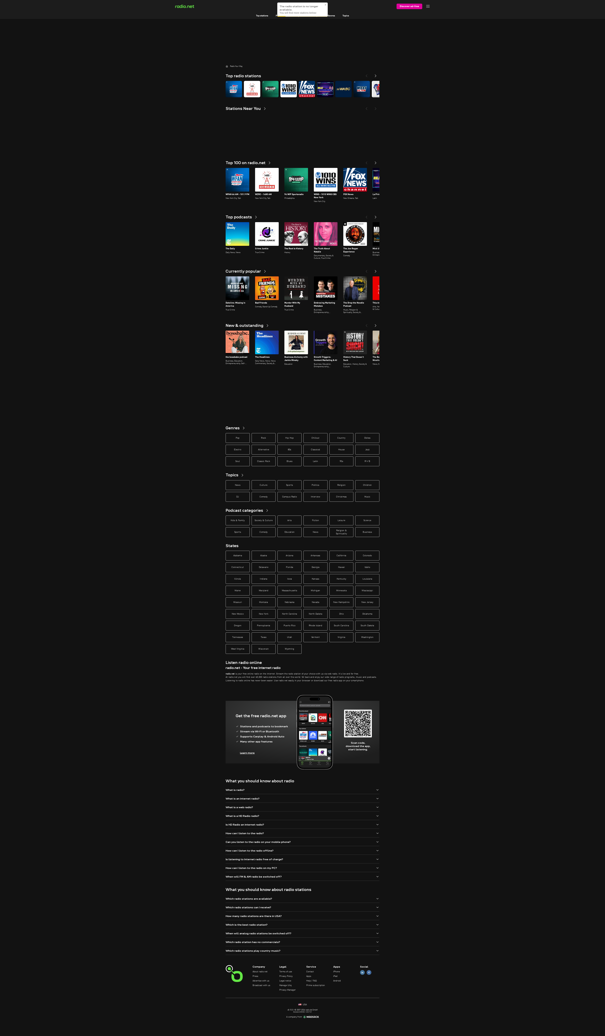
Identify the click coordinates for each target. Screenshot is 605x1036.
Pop (238, 438)
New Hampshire (341, 602)
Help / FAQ (311, 981)
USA (304, 1005)
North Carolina (289, 614)
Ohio (341, 614)
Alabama (237, 555)
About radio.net (260, 972)
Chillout (315, 438)
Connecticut (237, 567)
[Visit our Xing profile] (369, 972)
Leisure (341, 520)
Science (367, 520)
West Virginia (237, 649)
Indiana (263, 579)
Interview (315, 497)
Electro (237, 450)
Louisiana (367, 579)
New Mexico (238, 614)
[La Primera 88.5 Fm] (325, 89)
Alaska (263, 555)
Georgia (315, 567)
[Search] (322, 6)
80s (289, 450)
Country (341, 438)
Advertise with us (261, 981)
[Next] (375, 74)
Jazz (367, 450)
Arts (289, 520)
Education (290, 532)
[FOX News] (307, 89)
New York (263, 614)
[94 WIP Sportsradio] (270, 89)
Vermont (315, 637)
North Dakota (315, 614)
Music (367, 497)
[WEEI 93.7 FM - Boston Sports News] (362, 89)
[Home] (227, 66)
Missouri (237, 602)
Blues (289, 461)
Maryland (263, 590)
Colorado (367, 555)
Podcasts (280, 16)
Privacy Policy (286, 976)
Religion (341, 485)
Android (337, 981)
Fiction (315, 520)
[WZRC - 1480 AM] (252, 89)
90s (341, 461)
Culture (263, 485)
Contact (310, 972)
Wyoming (289, 649)
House (341, 450)
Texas (263, 637)
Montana (263, 602)
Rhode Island (315, 626)
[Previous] (366, 74)
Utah (289, 637)
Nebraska (289, 602)
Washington (367, 637)
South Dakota (367, 626)
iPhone (336, 972)
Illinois (237, 579)
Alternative (263, 450)
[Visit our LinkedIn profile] (362, 972)
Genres (331, 16)
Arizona (289, 555)
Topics (346, 16)
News (237, 485)
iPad (335, 976)
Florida (289, 567)
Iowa (289, 579)
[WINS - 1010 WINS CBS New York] (288, 89)
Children (367, 485)
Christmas (341, 497)
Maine (238, 590)
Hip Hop (289, 438)
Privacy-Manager (287, 990)
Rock (263, 438)
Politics (315, 485)
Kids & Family (238, 520)
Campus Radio (289, 497)
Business (367, 532)
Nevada (315, 602)
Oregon (237, 626)
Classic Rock (263, 461)
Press (255, 976)
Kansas (315, 579)
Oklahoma (367, 614)
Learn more (247, 753)
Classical (315, 450)
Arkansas (315, 555)
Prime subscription (315, 985)
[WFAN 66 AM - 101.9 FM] (234, 89)
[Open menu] (428, 6)
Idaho (367, 567)
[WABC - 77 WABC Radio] (343, 89)
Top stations (262, 16)
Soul (237, 461)
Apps (308, 976)
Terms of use (285, 972)
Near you (315, 16)
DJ (237, 497)
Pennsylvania (263, 626)
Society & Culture (264, 520)
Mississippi (367, 590)
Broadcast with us (261, 985)
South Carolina (341, 626)
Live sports (298, 16)
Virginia (341, 637)
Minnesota (341, 590)
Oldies (367, 438)
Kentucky (341, 579)
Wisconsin (263, 649)
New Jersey (367, 602)
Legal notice (285, 981)
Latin (315, 461)
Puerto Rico (290, 626)
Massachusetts (289, 590)
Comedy (263, 497)
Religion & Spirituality (341, 532)
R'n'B (367, 461)
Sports (289, 485)
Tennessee (237, 637)
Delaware (263, 567)
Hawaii (341, 567)
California (341, 555)
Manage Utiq (285, 985)
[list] (302, 89)
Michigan (315, 590)
